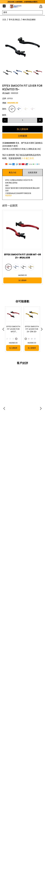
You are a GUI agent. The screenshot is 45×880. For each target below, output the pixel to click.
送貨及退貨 (32, 172)
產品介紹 (12, 172)
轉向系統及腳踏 (29, 19)
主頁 (4, 19)
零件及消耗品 (14, 19)
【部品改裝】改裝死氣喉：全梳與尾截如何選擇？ (22, 2)
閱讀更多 (8, 195)
